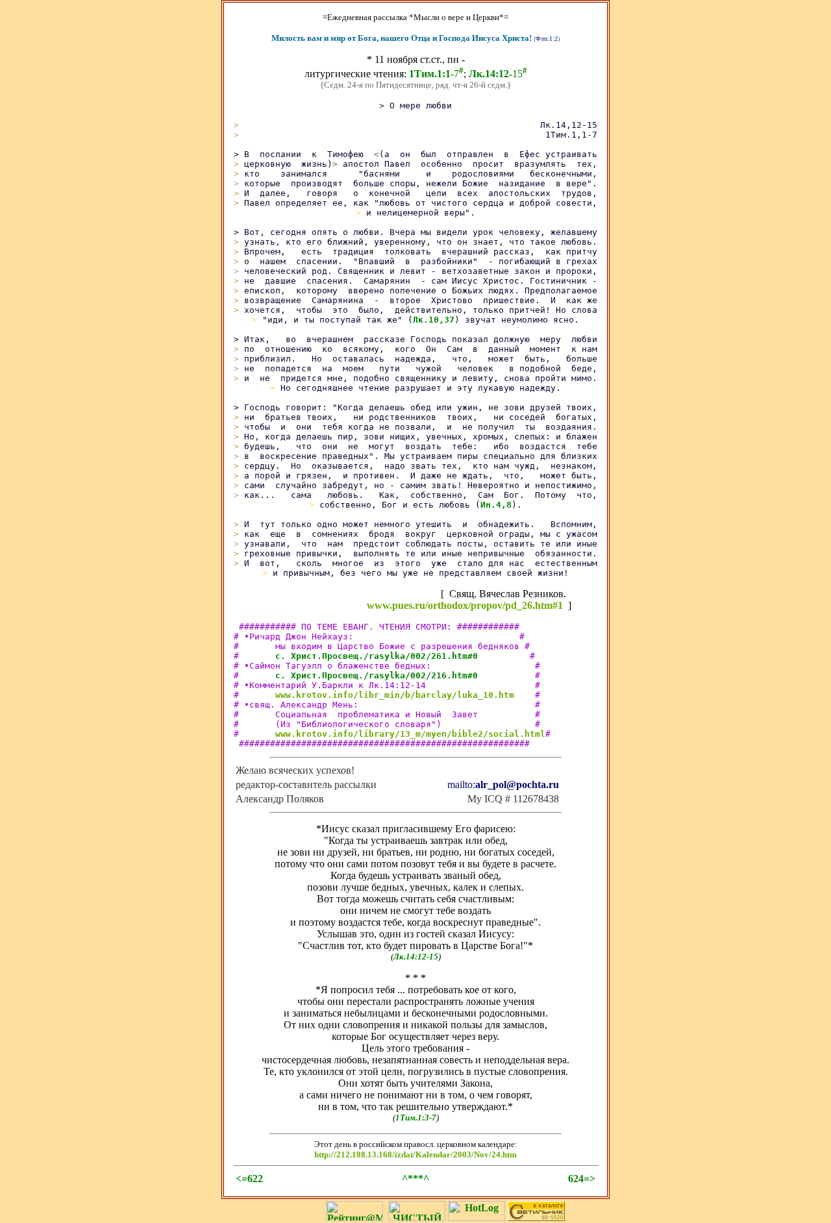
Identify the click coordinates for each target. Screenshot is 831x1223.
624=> (581, 1178)
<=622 (249, 1178)
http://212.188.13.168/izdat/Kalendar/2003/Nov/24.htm (415, 1154)
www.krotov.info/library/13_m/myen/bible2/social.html (410, 734)
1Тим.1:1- (431, 73)
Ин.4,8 (496, 505)
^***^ (415, 1178)
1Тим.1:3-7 (415, 1117)
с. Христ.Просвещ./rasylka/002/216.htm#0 (376, 675)
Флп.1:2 (547, 38)
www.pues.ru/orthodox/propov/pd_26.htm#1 (465, 605)
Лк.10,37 (433, 320)
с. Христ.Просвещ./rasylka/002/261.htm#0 (376, 656)
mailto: (503, 784)
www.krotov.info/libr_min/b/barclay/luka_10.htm (394, 695)
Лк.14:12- (490, 73)
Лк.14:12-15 (415, 956)
